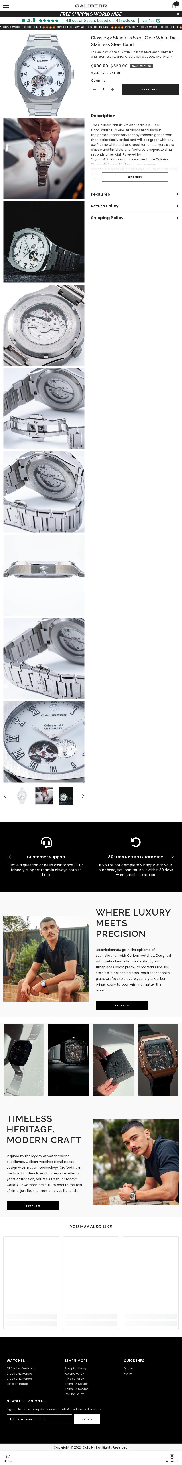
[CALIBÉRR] (46, 959)
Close (178, 14)
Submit (87, 1419)
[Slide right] (172, 857)
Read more (134, 177)
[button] (4, 795)
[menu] (6, 5)
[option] (22, 796)
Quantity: (98, 80)
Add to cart (150, 89)
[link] (46, 857)
